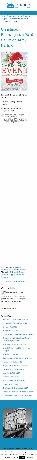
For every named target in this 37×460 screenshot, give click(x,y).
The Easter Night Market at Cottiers (15, 344)
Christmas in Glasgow (15, 267)
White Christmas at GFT (11, 377)
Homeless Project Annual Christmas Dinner (18, 392)
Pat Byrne (14, 288)
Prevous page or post (8, 281)
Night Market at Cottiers (11, 330)
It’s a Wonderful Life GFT (11, 373)
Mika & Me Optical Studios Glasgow (15, 319)
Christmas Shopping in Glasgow (10, 269)
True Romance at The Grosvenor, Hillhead (17, 358)
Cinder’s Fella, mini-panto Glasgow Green (17, 395)
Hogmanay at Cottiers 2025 (12, 362)
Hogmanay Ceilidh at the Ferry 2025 (15, 365)
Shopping (10, 16)
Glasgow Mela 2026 (10, 327)
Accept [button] (22, 457)
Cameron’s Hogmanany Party (13, 369)
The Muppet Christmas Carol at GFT (15, 388)
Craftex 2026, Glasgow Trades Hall (15, 323)
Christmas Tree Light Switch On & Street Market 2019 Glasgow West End (14, 120)
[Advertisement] (14, 194)
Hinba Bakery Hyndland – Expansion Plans (18, 334)
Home (3, 16)
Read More (29, 457)
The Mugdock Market (10, 354)
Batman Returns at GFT (11, 384)
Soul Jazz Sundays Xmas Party (14, 380)
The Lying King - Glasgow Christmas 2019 (14, 115)
